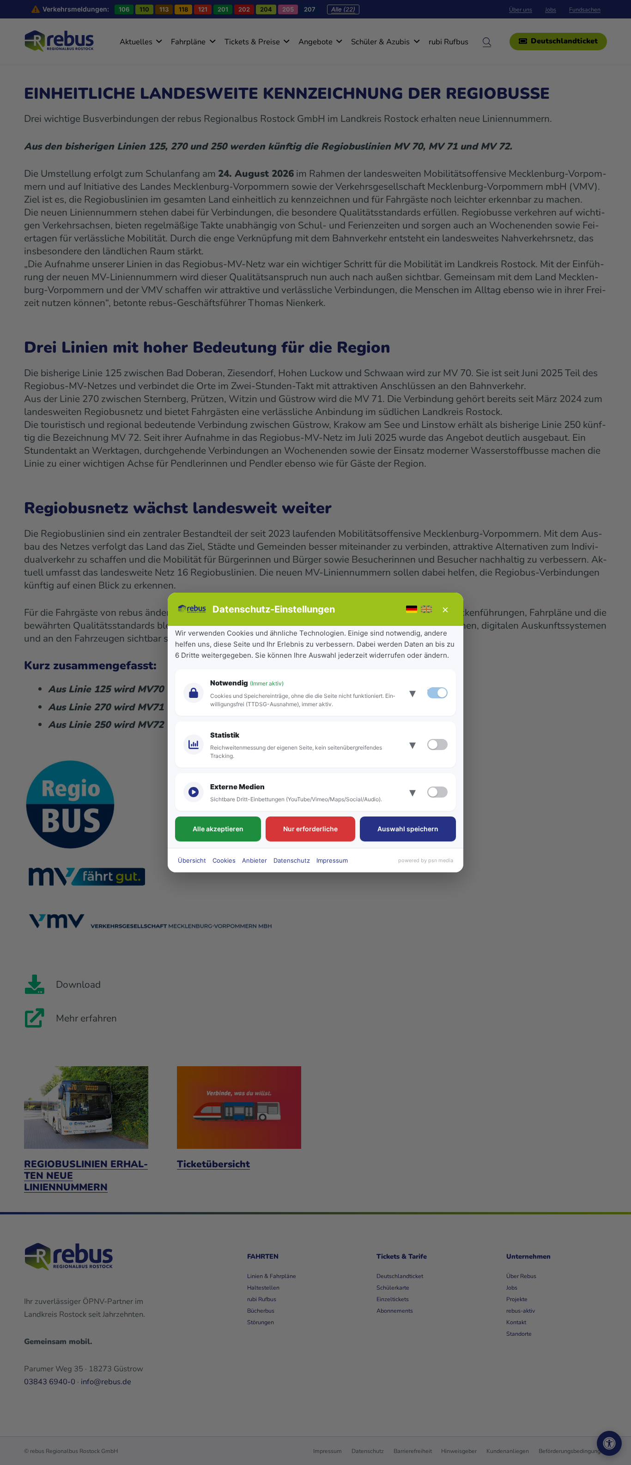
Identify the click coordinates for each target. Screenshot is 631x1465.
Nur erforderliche (310, 829)
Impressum (332, 860)
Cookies (224, 860)
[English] (426, 609)
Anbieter (254, 860)
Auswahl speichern (407, 829)
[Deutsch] (411, 609)
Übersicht (192, 860)
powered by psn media (425, 860)
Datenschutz (291, 860)
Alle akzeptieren (218, 829)
